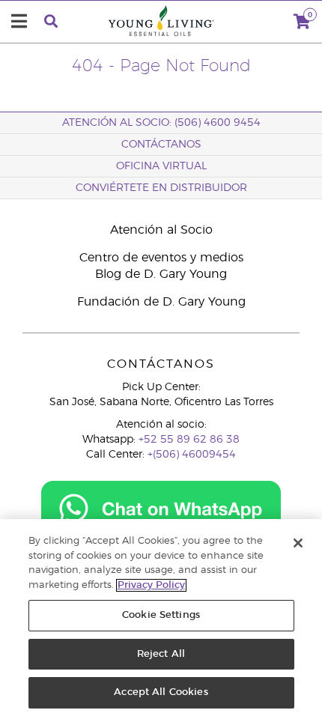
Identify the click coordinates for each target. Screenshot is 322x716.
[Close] (298, 543)
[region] (161, 617)
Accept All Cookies (160, 692)
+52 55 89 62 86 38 (189, 439)
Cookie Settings (161, 615)
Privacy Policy (151, 585)
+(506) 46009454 (192, 454)
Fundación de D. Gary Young (161, 302)
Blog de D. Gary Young (161, 274)
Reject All (161, 654)
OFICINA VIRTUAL (161, 166)
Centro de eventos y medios (161, 258)
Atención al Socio (161, 230)
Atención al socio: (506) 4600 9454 (161, 123)
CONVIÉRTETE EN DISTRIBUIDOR (161, 188)
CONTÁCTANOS (161, 144)
